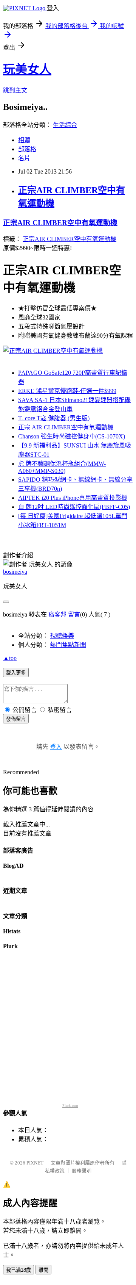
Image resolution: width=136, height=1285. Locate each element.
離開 (43, 1270)
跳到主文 (15, 90)
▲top (10, 658)
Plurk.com (70, 1105)
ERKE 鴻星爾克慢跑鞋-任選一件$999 (67, 391)
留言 (74, 614)
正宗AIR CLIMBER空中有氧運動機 (60, 223)
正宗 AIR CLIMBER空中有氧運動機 (65, 427)
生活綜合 (65, 125)
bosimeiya (15, 571)
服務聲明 (81, 1171)
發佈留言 (16, 719)
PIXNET (34, 1163)
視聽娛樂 (62, 635)
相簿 (24, 140)
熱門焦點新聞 (68, 645)
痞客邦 (57, 614)
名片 (24, 158)
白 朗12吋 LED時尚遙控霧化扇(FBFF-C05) (74, 507)
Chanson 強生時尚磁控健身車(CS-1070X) (71, 436)
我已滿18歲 (18, 1270)
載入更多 (16, 673)
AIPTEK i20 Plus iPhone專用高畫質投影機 (72, 498)
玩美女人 (27, 69)
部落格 (27, 149)
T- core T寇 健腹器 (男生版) (54, 418)
